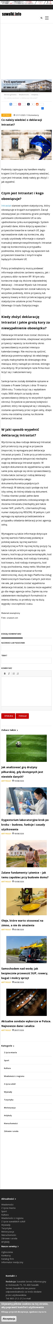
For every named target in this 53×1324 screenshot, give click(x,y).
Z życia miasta (10, 1052)
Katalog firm (7, 1258)
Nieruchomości (11, 1123)
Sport (6, 1060)
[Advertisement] (26, 51)
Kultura (7, 1068)
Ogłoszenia (7, 1252)
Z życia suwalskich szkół (13, 1221)
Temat (4, 655)
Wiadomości (24, 94)
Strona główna (10, 94)
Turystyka (8, 1099)
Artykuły (34, 94)
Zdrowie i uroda (11, 1131)
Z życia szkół (10, 1084)
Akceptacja (9, 1319)
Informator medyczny (12, 1262)
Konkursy (6, 1255)
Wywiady (8, 1092)
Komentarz (6, 668)
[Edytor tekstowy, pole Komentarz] (26, 695)
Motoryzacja (9, 1107)
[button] (5, 673)
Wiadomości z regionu (14, 1076)
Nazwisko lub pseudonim (13, 643)
